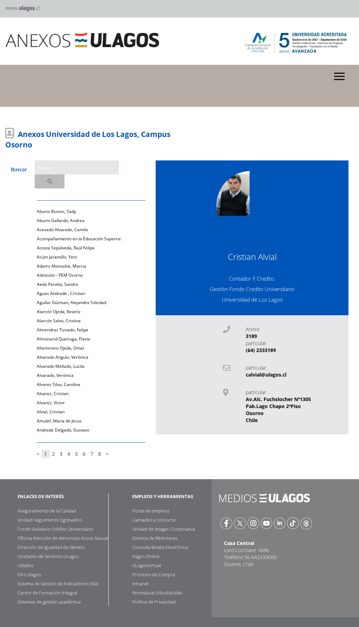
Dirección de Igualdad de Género (51, 547)
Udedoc (26, 565)
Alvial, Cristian (51, 412)
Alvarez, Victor (51, 403)
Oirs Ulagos (29, 574)
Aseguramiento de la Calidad (47, 511)
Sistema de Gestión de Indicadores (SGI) (58, 583)
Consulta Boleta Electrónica (160, 547)
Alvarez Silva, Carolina (58, 384)
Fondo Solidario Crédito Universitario (56, 529)
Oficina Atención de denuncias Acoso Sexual (63, 538)
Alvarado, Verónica (55, 375)
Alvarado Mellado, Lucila (60, 366)
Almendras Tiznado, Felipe (62, 330)
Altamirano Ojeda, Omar (60, 348)
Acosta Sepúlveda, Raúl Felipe (66, 248)
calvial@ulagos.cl (266, 374)
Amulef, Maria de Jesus (59, 421)
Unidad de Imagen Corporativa (163, 529)
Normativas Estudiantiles (157, 593)
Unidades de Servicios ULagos (48, 556)
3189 (251, 336)
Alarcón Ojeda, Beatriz (59, 312)
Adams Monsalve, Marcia (61, 266)
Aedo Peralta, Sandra (57, 284)
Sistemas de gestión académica (49, 602)
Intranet (140, 583)
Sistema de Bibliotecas (154, 538)
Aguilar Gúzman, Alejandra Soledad (71, 302)
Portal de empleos (150, 511)
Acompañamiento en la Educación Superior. (79, 239)
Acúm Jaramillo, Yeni (57, 257)
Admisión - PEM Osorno (60, 275)
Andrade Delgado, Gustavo (63, 430)
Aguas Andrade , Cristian (61, 293)
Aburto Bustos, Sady (56, 211)
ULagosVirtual (146, 565)
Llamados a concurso (154, 520)
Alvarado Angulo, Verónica (62, 357)
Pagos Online (146, 556)
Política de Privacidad (154, 602)
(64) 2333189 (261, 350)
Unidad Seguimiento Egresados (50, 520)
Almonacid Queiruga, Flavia (63, 339)
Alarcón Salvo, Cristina (59, 321)
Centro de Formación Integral (47, 593)
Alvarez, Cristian (53, 394)
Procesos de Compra (153, 574)
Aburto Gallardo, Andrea (60, 220)
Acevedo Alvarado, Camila (62, 230)
